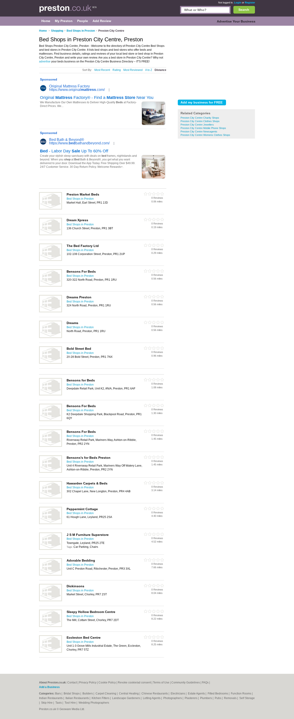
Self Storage (247, 698)
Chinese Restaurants (155, 693)
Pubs (218, 698)
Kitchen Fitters (101, 698)
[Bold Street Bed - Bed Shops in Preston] (50, 362)
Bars (58, 693)
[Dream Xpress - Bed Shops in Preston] (50, 234)
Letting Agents (152, 698)
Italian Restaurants (77, 698)
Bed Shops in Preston (80, 198)
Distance (160, 70)
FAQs (205, 682)
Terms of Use (161, 682)
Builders (87, 693)
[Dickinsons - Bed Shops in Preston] (50, 600)
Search (243, 9)
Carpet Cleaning (106, 693)
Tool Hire (70, 702)
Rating (117, 70)
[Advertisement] (216, 62)
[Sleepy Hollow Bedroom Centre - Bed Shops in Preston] (50, 626)
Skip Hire (47, 702)
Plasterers (191, 698)
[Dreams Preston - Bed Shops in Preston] (50, 311)
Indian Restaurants (51, 698)
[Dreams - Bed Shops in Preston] (50, 337)
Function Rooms (241, 693)
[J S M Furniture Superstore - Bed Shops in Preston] (50, 549)
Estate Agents (197, 693)
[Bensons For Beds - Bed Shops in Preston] (50, 285)
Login (237, 2)
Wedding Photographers (94, 702)
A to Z (148, 70)
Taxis (58, 702)
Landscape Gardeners (126, 698)
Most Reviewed (133, 70)
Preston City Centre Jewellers (197, 124)
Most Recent (102, 70)
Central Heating (129, 693)
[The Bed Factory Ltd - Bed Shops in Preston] (50, 260)
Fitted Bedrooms (218, 693)
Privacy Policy (87, 682)
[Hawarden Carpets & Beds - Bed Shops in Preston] (50, 497)
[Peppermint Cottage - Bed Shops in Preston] (50, 523)
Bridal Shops (72, 693)
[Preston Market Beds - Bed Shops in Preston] (50, 208)
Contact (72, 682)
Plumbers (206, 698)
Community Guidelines (185, 682)
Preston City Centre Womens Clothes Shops (205, 135)
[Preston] (68, 11)
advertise (45, 61)
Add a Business (49, 687)
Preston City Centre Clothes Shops (200, 121)
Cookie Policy (107, 682)
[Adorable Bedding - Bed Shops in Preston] (50, 574)
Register (250, 2)
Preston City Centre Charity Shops (200, 117)
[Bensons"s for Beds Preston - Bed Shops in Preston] (50, 471)
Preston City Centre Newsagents (199, 131)
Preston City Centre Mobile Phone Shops (203, 128)
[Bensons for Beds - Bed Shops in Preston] (50, 394)
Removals (230, 698)
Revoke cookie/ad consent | (135, 682)
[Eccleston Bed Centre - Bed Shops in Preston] (50, 651)
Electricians (178, 693)
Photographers (173, 698)
